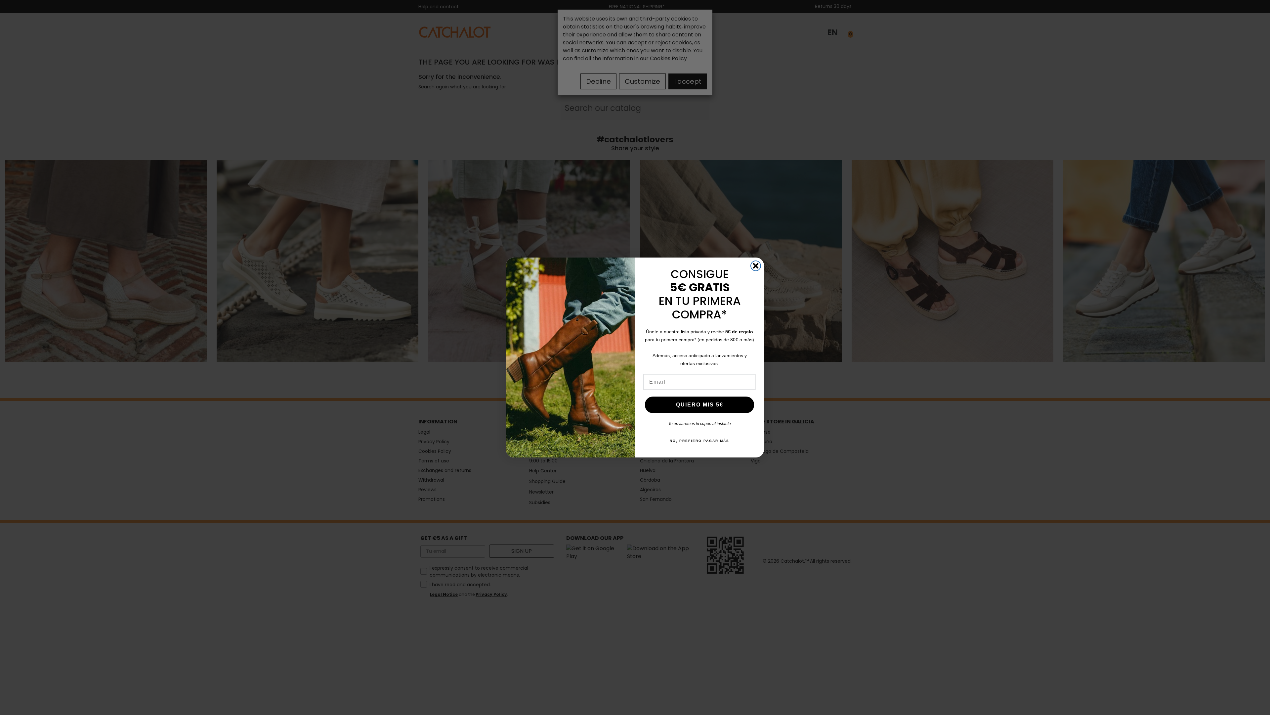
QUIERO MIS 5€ (699, 404)
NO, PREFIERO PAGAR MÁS (699, 441)
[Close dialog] (756, 266)
